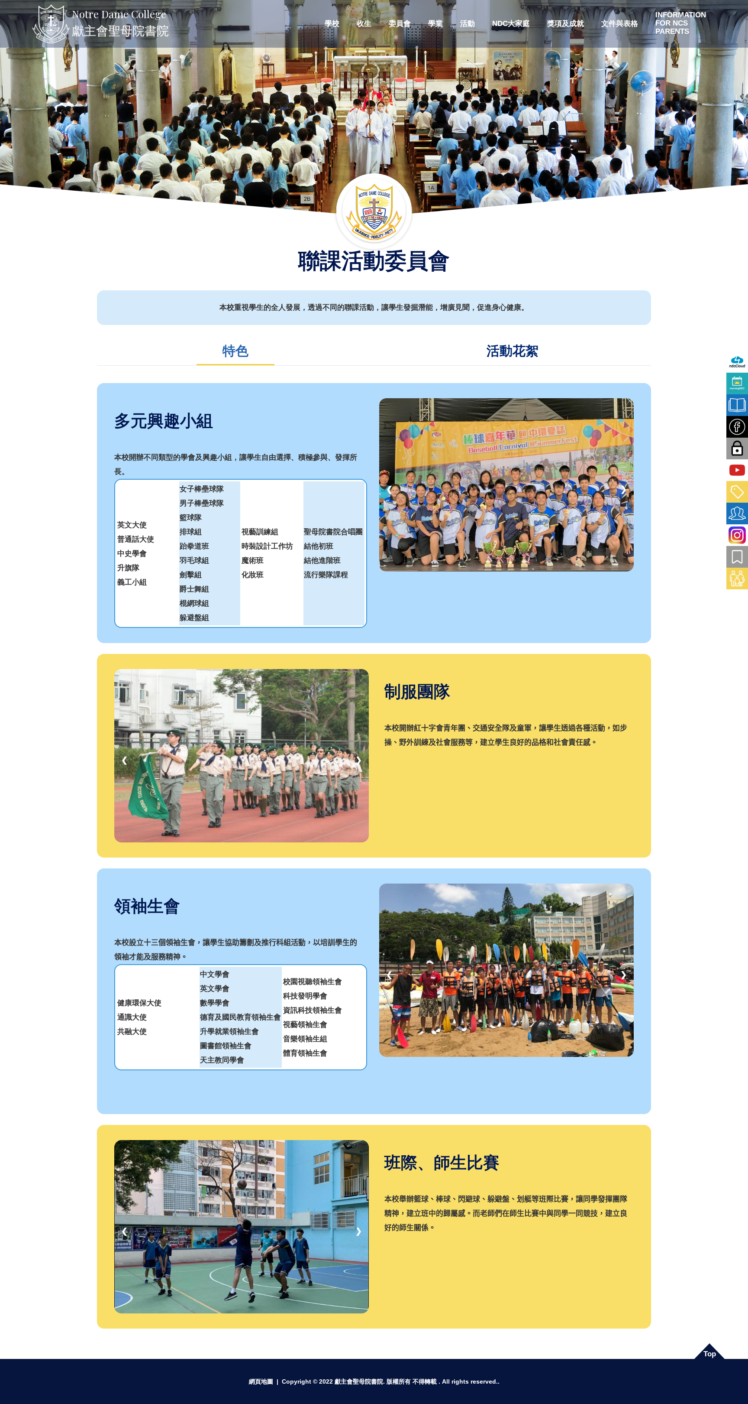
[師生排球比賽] (241, 1226)
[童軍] (241, 755)
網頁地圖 (261, 1381)
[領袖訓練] (506, 969)
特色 (235, 351)
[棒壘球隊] (506, 484)
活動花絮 (512, 351)
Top (709, 1354)
